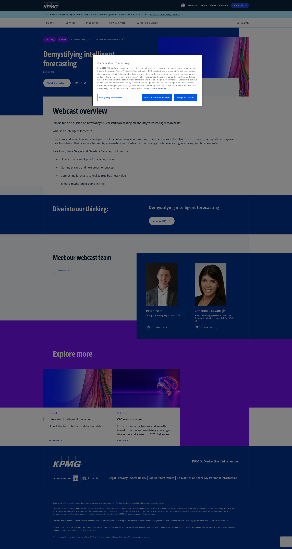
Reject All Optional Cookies (156, 97)
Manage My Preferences (110, 97)
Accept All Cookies (185, 97)
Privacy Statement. (158, 88)
